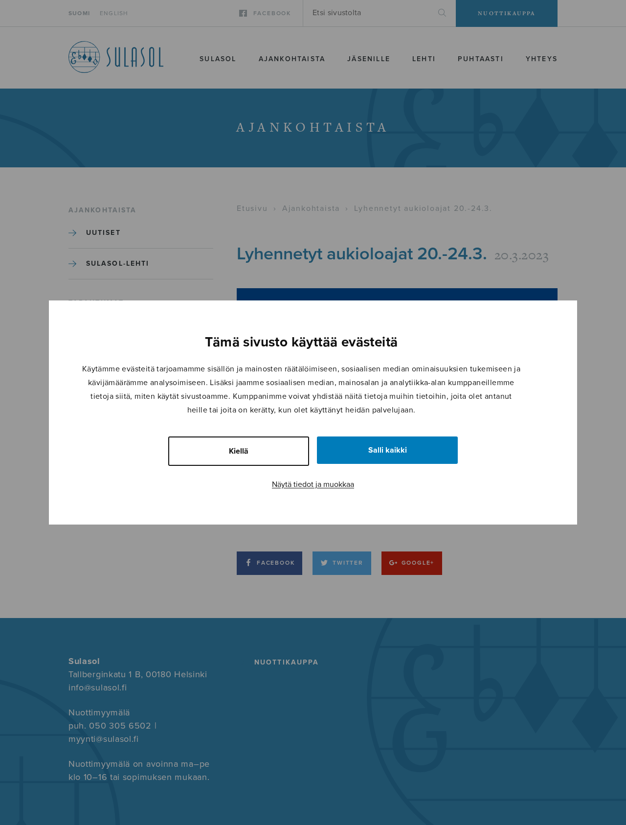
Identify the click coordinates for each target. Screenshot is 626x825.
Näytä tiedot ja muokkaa (313, 484)
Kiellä (238, 451)
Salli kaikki (387, 450)
